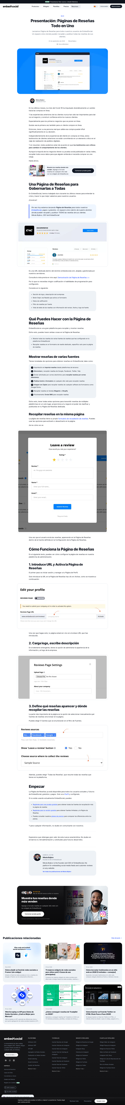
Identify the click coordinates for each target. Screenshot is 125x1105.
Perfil (67, 794)
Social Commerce (33, 1062)
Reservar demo (116, 6)
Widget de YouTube (81, 1062)
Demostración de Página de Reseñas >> (73, 277)
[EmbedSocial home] (10, 6)
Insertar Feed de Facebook (59, 1064)
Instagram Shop (80, 1048)
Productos (35, 6)
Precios (66, 6)
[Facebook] (5, 1060)
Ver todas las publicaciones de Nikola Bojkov (57, 871)
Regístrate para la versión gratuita (44, 810)
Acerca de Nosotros (9, 1069)
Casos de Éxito (8, 1072)
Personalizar (88, 1101)
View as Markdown (63, 44)
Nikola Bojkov (40, 100)
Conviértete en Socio (10, 1076)
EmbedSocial (36, 210)
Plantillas (56, 6)
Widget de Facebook (82, 1055)
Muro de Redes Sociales (107, 1064)
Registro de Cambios (11, 1082)
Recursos (75, 6)
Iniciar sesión (104, 6)
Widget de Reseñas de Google (84, 1042)
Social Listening (32, 1058)
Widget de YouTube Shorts (107, 1068)
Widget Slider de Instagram (107, 1042)
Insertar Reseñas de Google (60, 1042)
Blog (62, 16)
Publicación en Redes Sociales (36, 1055)
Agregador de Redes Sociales (36, 1052)
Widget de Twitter (81, 1065)
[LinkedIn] (13, 1060)
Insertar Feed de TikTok (58, 1068)
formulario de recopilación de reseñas (73, 419)
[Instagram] (9, 1060)
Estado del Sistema (9, 1079)
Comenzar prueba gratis (83, 170)
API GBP (30, 1048)
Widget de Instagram (82, 1045)
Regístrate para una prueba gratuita (45, 804)
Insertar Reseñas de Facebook (60, 1061)
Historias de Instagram (82, 1052)
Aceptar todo (101, 1101)
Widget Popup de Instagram (108, 1045)
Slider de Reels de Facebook (108, 1052)
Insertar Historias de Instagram (60, 1045)
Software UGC (32, 1042)
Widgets (46, 6)
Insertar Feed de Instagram (59, 1058)
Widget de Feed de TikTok (107, 1048)
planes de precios (57, 816)
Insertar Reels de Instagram (59, 1048)
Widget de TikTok (81, 1058)
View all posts (115, 938)
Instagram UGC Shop (106, 1055)
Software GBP (32, 1045)
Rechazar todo (74, 1101)
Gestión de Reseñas (34, 1065)
